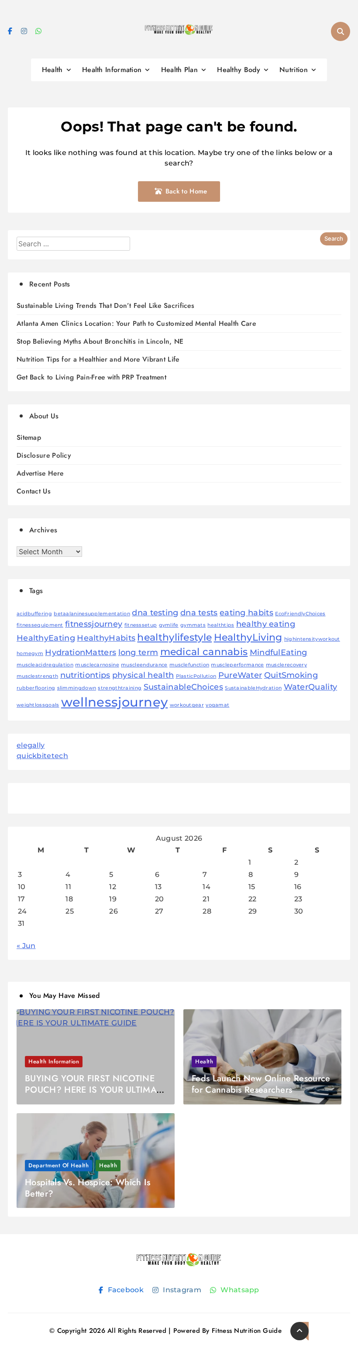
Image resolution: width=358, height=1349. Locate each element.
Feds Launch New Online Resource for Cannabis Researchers (261, 1084)
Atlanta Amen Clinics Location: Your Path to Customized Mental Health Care (136, 323)
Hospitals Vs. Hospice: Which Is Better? (87, 1188)
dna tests (199, 612)
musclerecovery (286, 665)
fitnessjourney (93, 623)
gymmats (193, 625)
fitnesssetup (140, 625)
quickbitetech (42, 756)
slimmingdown (76, 688)
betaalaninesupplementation (92, 614)
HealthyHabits (106, 637)
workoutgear (187, 705)
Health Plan (179, 70)
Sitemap (29, 437)
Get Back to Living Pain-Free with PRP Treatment (91, 377)
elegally (31, 745)
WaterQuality (310, 686)
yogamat (217, 705)
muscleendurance (144, 665)
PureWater (240, 675)
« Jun (26, 946)
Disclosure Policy (44, 455)
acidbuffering (34, 614)
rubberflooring (36, 688)
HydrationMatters (80, 652)
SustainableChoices (183, 686)
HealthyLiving (248, 637)
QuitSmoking (291, 675)
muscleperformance (237, 665)
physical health (143, 675)
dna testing (155, 612)
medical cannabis (204, 651)
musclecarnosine (97, 665)
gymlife (169, 625)
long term (138, 652)
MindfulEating (278, 652)
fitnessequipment (40, 625)
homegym (30, 653)
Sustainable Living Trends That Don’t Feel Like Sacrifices (105, 305)
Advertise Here (40, 473)
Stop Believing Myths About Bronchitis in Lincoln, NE (100, 341)
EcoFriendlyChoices (300, 614)
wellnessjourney (114, 702)
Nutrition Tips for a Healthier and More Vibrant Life (98, 359)
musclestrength (37, 676)
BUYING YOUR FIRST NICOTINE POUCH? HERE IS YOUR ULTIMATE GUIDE (95, 1089)
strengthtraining (119, 688)
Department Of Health (58, 1165)
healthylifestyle (174, 637)
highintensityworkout (312, 639)
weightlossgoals (38, 705)
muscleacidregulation (45, 665)
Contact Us (34, 491)
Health (52, 70)
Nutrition (293, 70)
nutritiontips (85, 675)
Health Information (111, 70)
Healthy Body (238, 70)
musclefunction (189, 665)
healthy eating (265, 623)
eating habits (246, 612)
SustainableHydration (253, 688)
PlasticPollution (196, 676)
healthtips (220, 625)
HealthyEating (46, 637)
